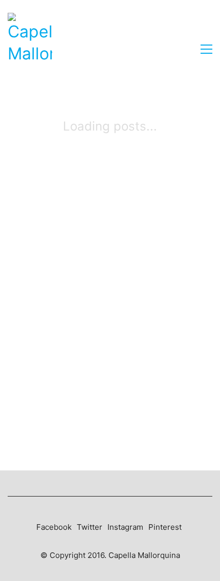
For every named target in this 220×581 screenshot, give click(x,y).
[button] (206, 49)
